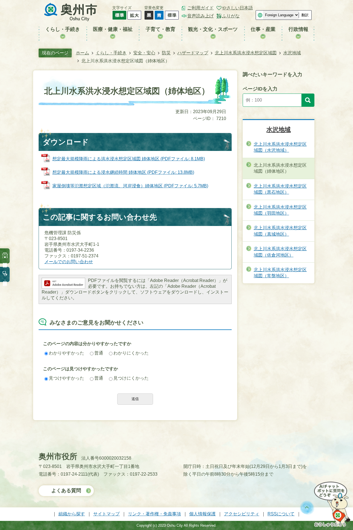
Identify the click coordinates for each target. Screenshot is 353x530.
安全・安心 (144, 52)
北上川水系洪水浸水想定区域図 (246, 52)
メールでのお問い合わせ (68, 261)
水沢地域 (292, 52)
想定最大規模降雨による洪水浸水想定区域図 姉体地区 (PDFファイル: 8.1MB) (128, 158)
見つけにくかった (131, 378)
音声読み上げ (200, 16)
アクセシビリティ (241, 514)
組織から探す (71, 514)
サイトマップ (106, 514)
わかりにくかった (131, 353)
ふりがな (231, 16)
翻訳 (305, 15)
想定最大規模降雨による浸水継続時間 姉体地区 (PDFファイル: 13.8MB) (123, 172)
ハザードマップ (192, 52)
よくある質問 (66, 490)
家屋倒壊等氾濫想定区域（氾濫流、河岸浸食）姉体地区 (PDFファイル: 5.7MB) (130, 185)
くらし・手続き (111, 52)
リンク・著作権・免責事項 (154, 514)
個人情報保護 (202, 514)
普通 (98, 353)
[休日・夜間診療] (5, 274)
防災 (166, 52)
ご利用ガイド (200, 8)
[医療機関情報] (5, 256)
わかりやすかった (66, 353)
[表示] (307, 100)
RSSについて (281, 514)
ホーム (82, 52)
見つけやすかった (66, 378)
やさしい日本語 (237, 8)
